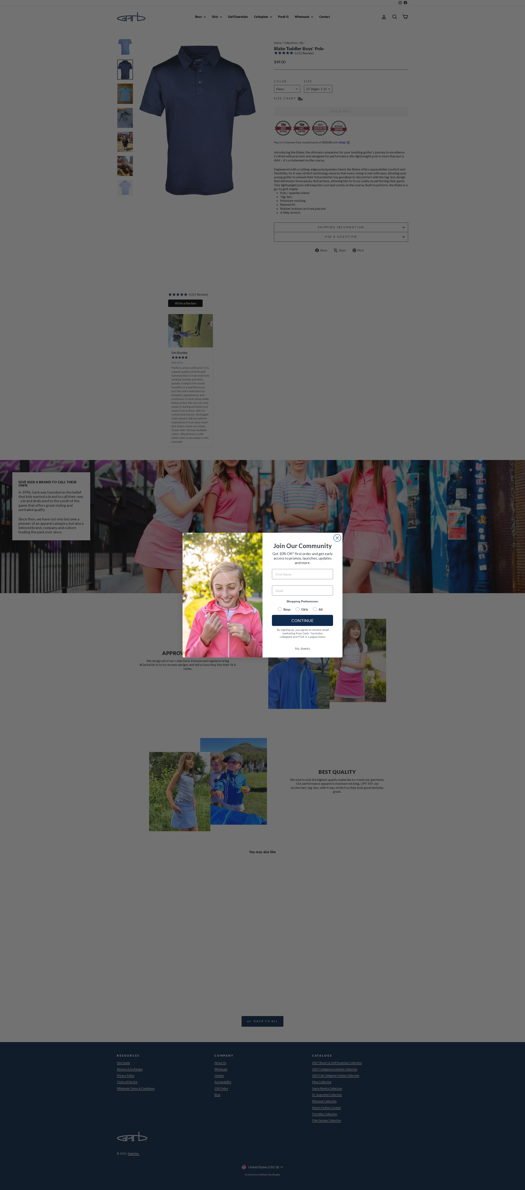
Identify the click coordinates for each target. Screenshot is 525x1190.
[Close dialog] (337, 538)
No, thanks (302, 648)
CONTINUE (302, 620)
